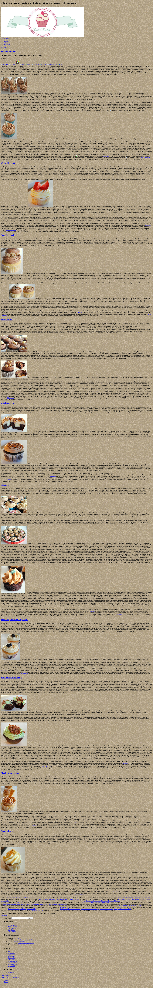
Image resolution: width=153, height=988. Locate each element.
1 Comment (10, 398)
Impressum (7, 44)
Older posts (4, 47)
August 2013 (11, 956)
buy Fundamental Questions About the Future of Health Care (22, 897)
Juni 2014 (10, 951)
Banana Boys (6, 831)
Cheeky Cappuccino (10, 773)
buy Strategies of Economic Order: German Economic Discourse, (102, 901)
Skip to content (5, 38)
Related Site (63, 907)
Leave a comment (145, 157)
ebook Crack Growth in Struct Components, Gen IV (95, 902)
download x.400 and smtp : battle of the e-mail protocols (134, 897)
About (6, 43)
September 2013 (12, 954)
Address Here (19, 902)
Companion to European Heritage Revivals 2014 (22, 909)
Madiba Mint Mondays (11, 677)
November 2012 (12, 961)
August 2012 (11, 966)
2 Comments (24, 673)
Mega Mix (5, 485)
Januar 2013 (11, 959)
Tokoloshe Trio (7, 403)
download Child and (37, 910)
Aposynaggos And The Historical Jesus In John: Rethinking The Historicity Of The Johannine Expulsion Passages (35, 904)
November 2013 (12, 953)
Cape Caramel (7, 235)
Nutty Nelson (6, 319)
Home (6, 41)
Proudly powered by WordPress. (10, 977)
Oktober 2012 (12, 962)
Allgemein (106, 156)
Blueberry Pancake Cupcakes (14, 619)
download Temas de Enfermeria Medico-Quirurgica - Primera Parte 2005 (59, 899)
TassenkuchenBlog (6, 975)
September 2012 (12, 964)
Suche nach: (7, 918)
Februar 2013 (11, 958)
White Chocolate (8, 163)
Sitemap (6, 980)
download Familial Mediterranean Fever (129, 905)
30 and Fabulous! (8, 51)
